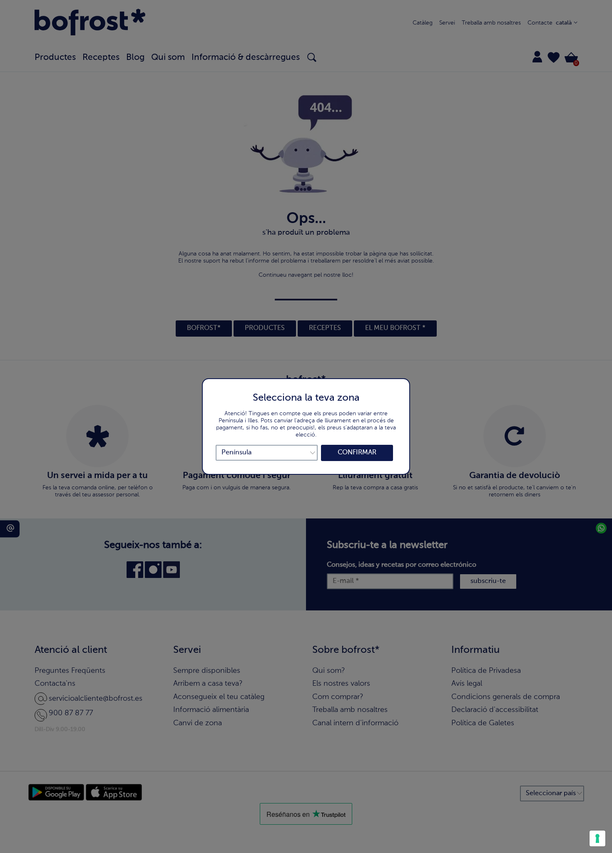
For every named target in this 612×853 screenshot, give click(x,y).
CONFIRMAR (357, 452)
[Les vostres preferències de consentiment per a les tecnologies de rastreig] (597, 838)
